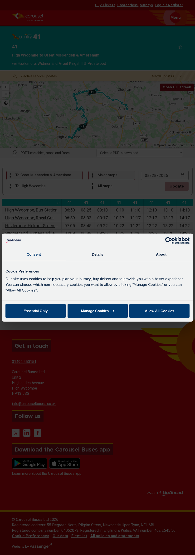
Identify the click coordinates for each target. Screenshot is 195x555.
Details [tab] (97, 254)
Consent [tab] (34, 254)
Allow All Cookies (159, 311)
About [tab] (161, 254)
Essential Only (36, 311)
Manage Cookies (95, 311)
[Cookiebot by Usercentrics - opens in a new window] (169, 240)
